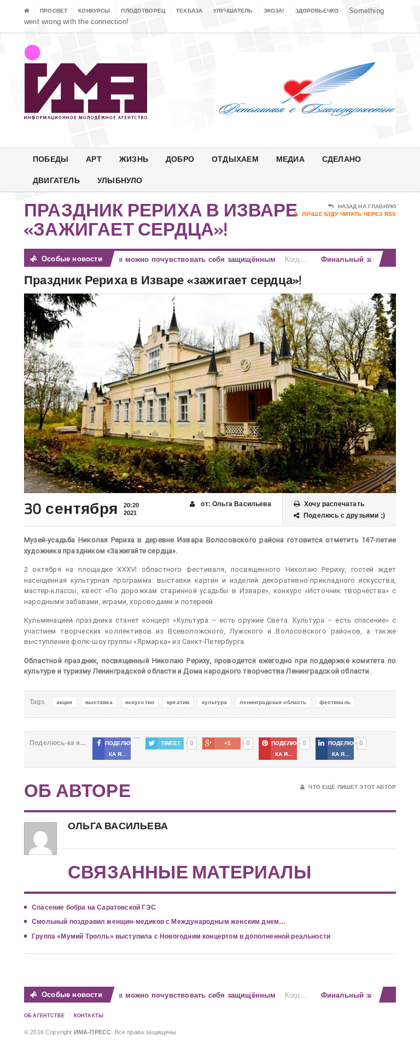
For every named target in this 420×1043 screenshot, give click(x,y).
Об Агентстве (44, 1015)
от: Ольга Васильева (235, 504)
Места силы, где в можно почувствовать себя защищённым (157, 259)
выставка (99, 702)
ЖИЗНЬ (133, 159)
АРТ (94, 159)
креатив (178, 702)
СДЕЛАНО (341, 159)
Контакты (88, 1015)
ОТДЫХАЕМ (235, 159)
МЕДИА (290, 159)
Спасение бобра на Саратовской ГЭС (94, 907)
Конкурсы (94, 11)
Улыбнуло (120, 180)
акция (64, 702)
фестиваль (335, 702)
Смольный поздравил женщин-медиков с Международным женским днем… (158, 921)
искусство (139, 702)
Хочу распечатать (334, 504)
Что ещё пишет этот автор (352, 787)
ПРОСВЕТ (53, 11)
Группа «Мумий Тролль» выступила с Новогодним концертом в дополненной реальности (181, 936)
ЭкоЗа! (274, 11)
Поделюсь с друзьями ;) (344, 515)
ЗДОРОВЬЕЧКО (317, 11)
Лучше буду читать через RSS (349, 214)
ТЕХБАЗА (189, 11)
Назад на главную (367, 206)
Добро (180, 159)
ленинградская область (273, 702)
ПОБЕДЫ (50, 159)
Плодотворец (143, 11)
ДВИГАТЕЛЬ (56, 180)
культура (214, 702)
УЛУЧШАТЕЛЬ (233, 11)
